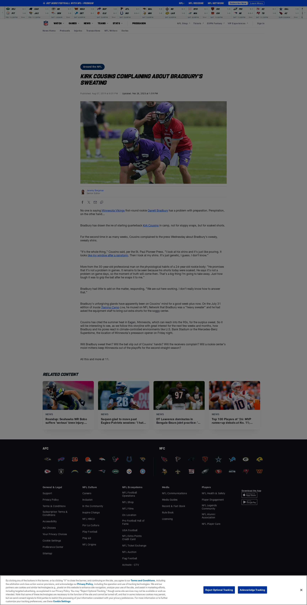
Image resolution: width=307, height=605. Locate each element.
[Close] (301, 590)
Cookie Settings (62, 601)
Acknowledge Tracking (252, 589)
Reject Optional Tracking (219, 589)
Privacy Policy (85, 584)
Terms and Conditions (143, 580)
